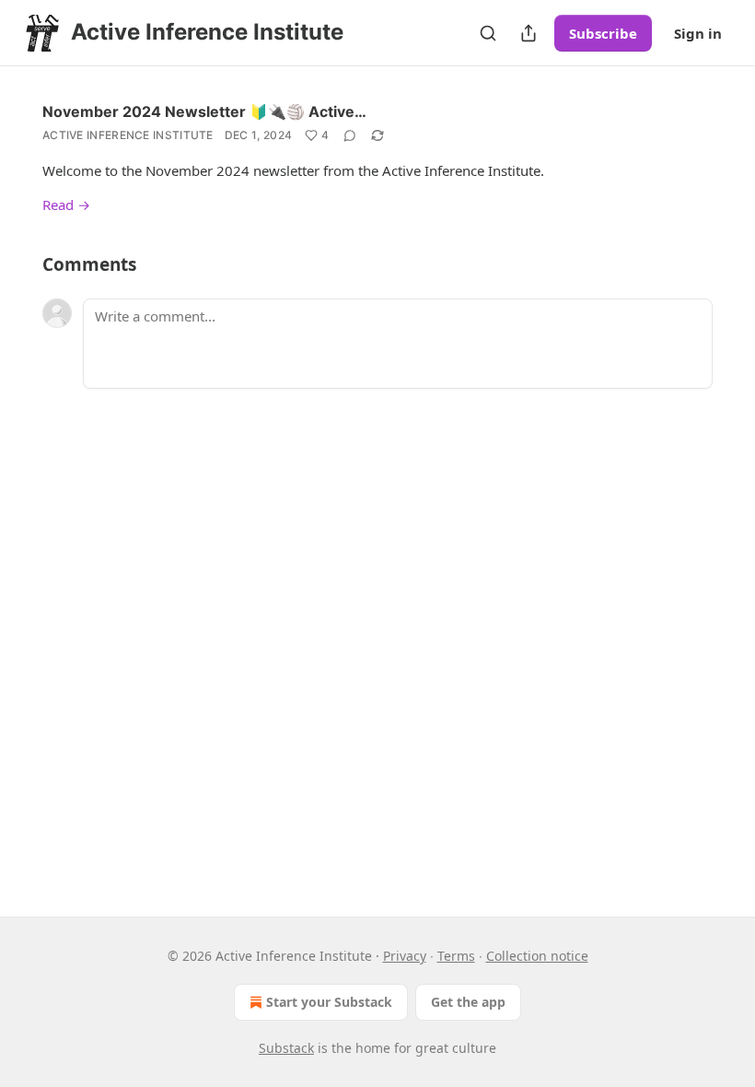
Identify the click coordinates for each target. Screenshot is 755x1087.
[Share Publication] (528, 33)
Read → (66, 204)
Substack (286, 1048)
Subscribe (603, 33)
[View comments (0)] (350, 135)
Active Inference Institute (128, 135)
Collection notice (537, 955)
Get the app (468, 1002)
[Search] (488, 33)
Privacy (404, 955)
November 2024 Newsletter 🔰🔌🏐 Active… (204, 111)
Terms (456, 955)
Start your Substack (329, 1002)
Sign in (698, 33)
